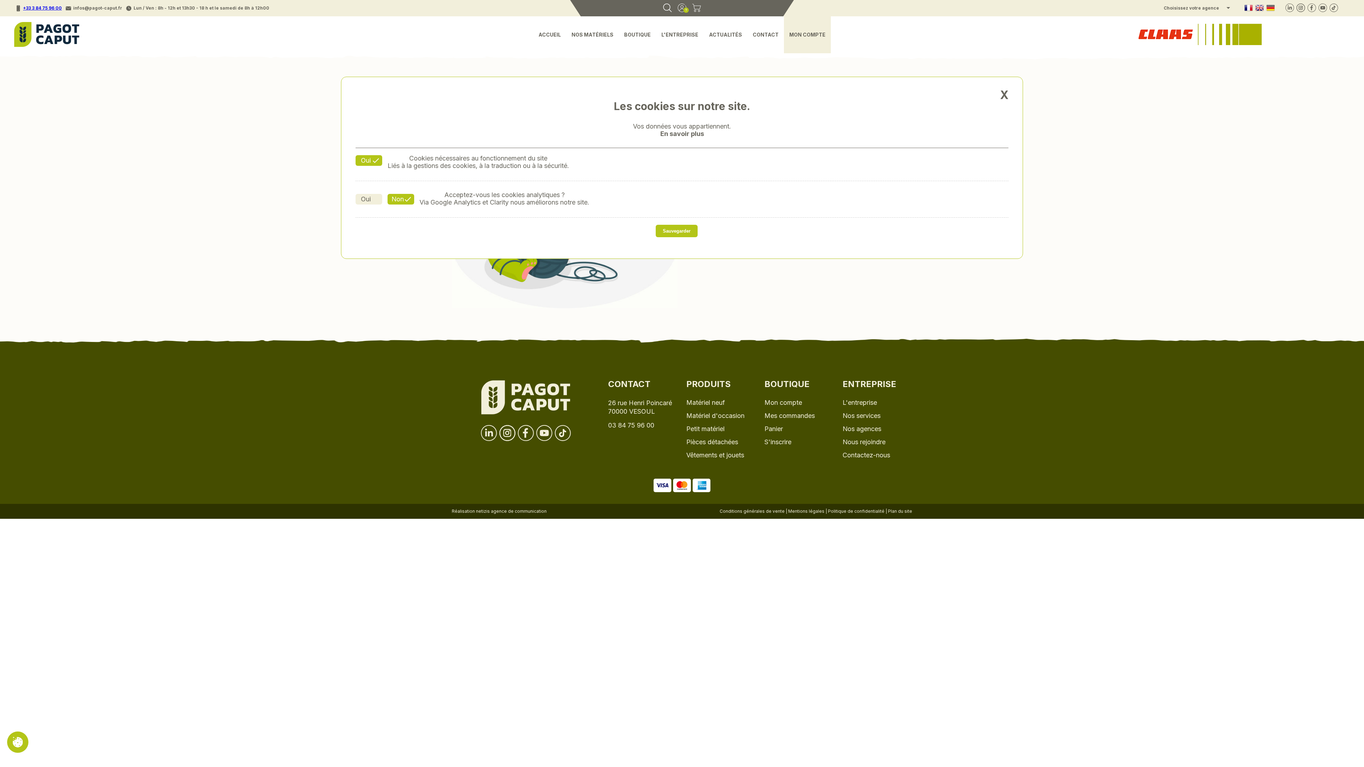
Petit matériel (705, 429)
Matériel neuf (705, 402)
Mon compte (807, 35)
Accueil (549, 35)
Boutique (637, 35)
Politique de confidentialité (856, 511)
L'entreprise (679, 35)
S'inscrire (777, 442)
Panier (773, 429)
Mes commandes (789, 415)
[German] (1270, 8)
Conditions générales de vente (752, 511)
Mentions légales (806, 511)
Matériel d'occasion (715, 415)
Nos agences (862, 429)
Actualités (725, 35)
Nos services (862, 415)
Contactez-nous (866, 455)
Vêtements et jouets (715, 455)
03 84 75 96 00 (631, 425)
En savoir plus (682, 134)
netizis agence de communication (511, 511)
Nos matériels (592, 35)
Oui (366, 160)
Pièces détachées (712, 442)
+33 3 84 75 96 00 (42, 8)
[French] (1248, 8)
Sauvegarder (677, 231)
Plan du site (900, 511)
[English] (1259, 8)
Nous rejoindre (864, 442)
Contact (766, 35)
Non (397, 199)
